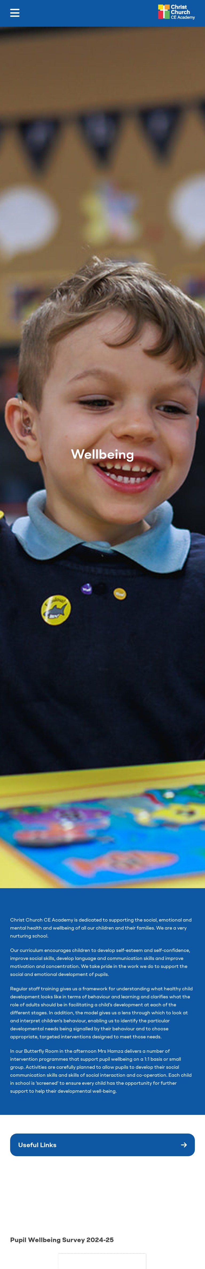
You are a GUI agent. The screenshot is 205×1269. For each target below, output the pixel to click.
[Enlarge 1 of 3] (60, 1181)
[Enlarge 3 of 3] (188, 1181)
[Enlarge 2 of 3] (124, 1181)
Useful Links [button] (37, 1145)
